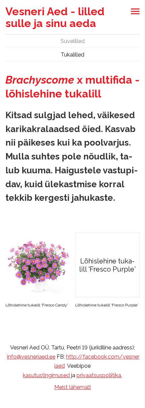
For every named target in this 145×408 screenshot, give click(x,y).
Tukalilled (72, 54)
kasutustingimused (46, 375)
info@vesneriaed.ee (31, 356)
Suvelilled (73, 41)
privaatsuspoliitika (99, 375)
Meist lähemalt (72, 387)
